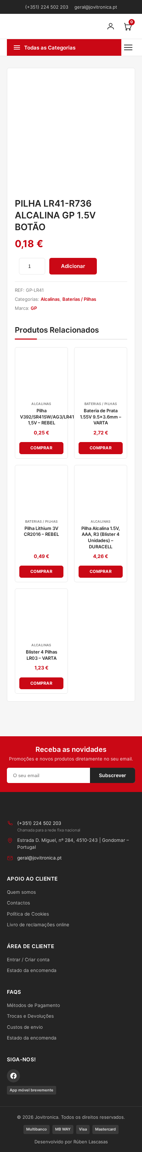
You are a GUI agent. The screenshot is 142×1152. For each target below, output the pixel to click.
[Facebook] (13, 1075)
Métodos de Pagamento (33, 1005)
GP (34, 308)
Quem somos (21, 892)
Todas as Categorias (49, 47)
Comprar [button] (41, 447)
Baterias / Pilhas (79, 299)
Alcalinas (50, 299)
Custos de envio (25, 1027)
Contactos (18, 903)
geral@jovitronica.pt (95, 7)
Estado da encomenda (32, 970)
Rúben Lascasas (90, 1141)
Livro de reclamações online (38, 924)
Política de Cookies (28, 914)
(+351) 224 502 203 (46, 7)
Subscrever (112, 775)
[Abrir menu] (128, 47)
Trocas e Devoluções (30, 1016)
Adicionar (73, 266)
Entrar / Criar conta (28, 959)
